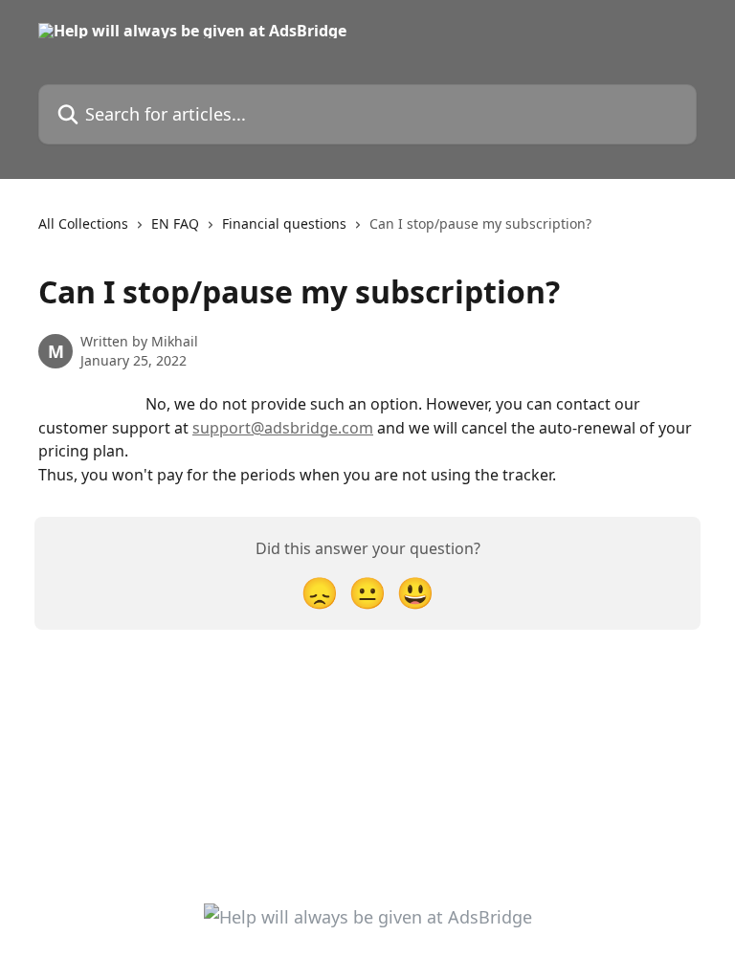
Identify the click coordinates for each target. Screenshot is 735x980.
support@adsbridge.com (282, 427)
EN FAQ (175, 223)
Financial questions (284, 223)
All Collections (83, 223)
